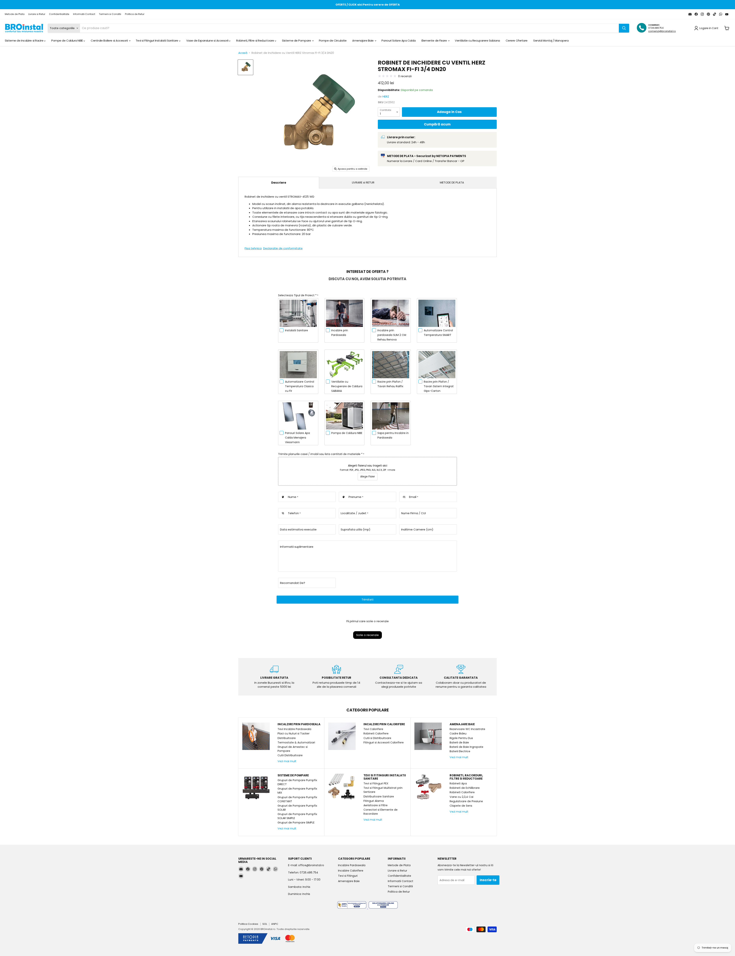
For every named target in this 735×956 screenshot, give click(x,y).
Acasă (242, 52)
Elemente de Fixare (434, 40)
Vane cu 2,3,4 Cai (461, 797)
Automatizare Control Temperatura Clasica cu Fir (299, 386)
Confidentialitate (59, 14)
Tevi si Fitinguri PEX (375, 783)
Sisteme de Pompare (296, 40)
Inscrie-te (488, 880)
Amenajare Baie (363, 40)
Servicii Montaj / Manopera (550, 40)
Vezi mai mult (287, 761)
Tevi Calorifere (373, 729)
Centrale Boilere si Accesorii (109, 40)
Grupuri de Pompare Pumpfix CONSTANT (297, 799)
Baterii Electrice (460, 751)
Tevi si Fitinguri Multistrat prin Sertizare (383, 790)
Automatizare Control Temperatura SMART (438, 332)
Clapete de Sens (461, 806)
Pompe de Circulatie (332, 40)
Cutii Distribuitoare (290, 755)
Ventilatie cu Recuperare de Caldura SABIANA (346, 386)
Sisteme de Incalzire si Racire (24, 40)
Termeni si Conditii (110, 14)
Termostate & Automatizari (296, 742)
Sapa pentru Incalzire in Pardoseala (393, 435)
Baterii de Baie (459, 742)
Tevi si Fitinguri (348, 876)
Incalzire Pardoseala (351, 865)
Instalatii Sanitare (296, 330)
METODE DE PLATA (452, 182)
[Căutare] (624, 28)
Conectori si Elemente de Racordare (380, 812)
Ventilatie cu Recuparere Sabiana (477, 40)
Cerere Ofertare (517, 40)
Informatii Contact (84, 14)
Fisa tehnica (253, 248)
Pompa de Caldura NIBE (346, 433)
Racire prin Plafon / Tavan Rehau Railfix (390, 384)
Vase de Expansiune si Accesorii (207, 40)
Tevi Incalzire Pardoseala (294, 729)
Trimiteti (367, 600)
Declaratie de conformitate (283, 248)
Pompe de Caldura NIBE (67, 40)
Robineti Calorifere (376, 733)
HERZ (385, 96)
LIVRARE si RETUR (363, 182)
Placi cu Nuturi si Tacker (294, 733)
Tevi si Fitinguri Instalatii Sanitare (157, 40)
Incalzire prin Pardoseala (339, 332)
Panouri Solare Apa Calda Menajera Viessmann (297, 437)
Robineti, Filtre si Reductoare (255, 40)
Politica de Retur (134, 14)
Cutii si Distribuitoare (377, 738)
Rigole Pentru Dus (461, 738)
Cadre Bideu (458, 733)
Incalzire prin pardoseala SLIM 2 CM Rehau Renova (391, 334)
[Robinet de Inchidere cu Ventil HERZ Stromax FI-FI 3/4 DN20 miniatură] (245, 67)
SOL (264, 924)
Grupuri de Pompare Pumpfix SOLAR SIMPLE (297, 816)
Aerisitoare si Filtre (375, 805)
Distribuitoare (287, 738)
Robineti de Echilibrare (465, 788)
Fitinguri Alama (373, 801)
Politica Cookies (248, 924)
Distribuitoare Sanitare (378, 796)
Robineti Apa (458, 783)
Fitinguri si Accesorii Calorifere (383, 742)
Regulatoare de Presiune (466, 801)
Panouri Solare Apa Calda (398, 40)
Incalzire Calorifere (350, 871)
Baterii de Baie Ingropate (466, 747)
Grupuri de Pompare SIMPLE (296, 822)
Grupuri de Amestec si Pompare (293, 749)
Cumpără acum (437, 124)
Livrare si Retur (36, 14)
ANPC (274, 924)
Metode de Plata (14, 14)
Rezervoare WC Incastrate (467, 729)
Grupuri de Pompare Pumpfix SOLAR (297, 808)
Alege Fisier (367, 476)
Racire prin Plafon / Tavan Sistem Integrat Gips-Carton (439, 386)
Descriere (278, 183)
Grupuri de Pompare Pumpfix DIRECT (297, 782)
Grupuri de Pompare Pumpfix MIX (297, 791)
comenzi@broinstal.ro (662, 31)
